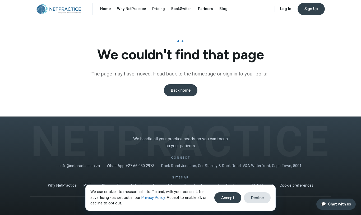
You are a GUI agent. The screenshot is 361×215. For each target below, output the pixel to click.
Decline (257, 197)
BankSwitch (181, 9)
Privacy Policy (153, 197)
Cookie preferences (296, 185)
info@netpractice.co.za (80, 166)
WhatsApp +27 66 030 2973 (130, 166)
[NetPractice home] (58, 9)
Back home (181, 90)
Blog (223, 9)
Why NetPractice (131, 9)
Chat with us (336, 204)
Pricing (158, 9)
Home (105, 9)
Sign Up (311, 8)
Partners (205, 9)
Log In (285, 9)
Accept (227, 197)
